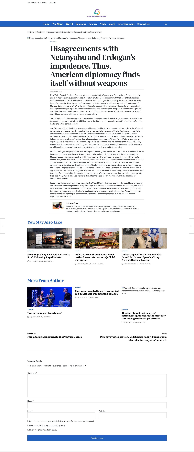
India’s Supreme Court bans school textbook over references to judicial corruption (95, 257)
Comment (32, 373)
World (69, 23)
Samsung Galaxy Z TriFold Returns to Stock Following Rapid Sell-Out (48, 256)
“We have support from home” (44, 312)
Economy (81, 23)
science (93, 23)
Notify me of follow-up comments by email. (47, 425)
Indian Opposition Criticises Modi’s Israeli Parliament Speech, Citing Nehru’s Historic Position (142, 257)
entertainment (126, 23)
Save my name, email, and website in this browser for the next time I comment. (61, 421)
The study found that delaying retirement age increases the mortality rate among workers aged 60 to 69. (144, 315)
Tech (103, 23)
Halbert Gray (47, 317)
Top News (57, 23)
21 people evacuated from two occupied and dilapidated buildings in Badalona (97, 292)
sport (112, 23)
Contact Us (143, 23)
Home (46, 23)
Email (30, 411)
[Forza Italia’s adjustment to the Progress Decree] (2, 226)
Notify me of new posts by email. (43, 430)
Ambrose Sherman (47, 261)
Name (30, 401)
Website (102, 411)
